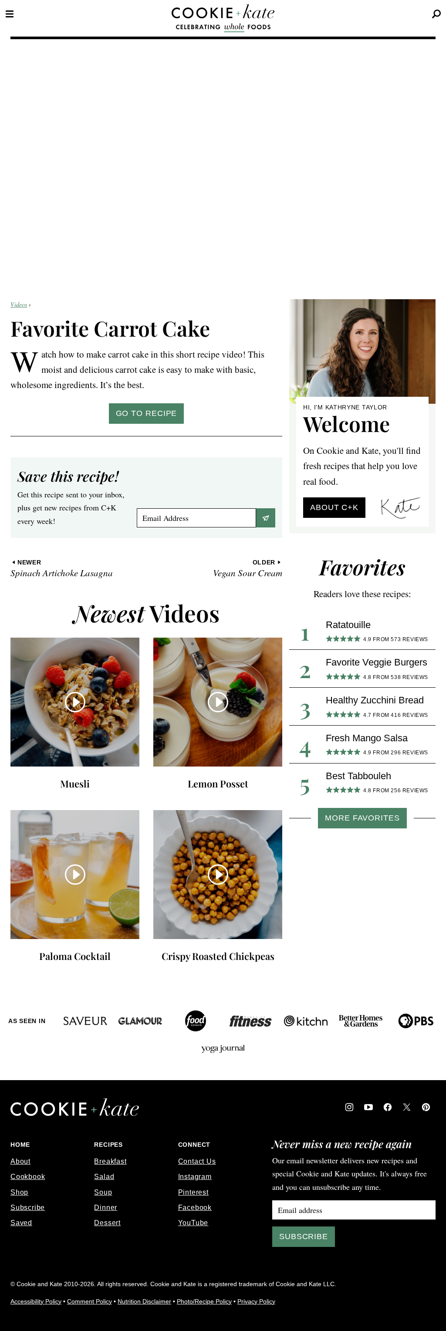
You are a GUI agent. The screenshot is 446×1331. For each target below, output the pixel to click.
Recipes (108, 1144)
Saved (21, 1222)
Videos (18, 304)
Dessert (107, 1222)
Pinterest (193, 1192)
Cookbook (27, 1176)
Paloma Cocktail (75, 956)
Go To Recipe (146, 413)
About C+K (334, 507)
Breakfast (110, 1161)
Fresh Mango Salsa (367, 738)
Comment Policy (89, 1301)
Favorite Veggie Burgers (376, 662)
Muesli (75, 783)
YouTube (193, 1222)
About (20, 1161)
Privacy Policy (256, 1301)
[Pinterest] (426, 1107)
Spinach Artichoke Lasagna (61, 568)
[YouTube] (368, 1107)
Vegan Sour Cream (247, 568)
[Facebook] (387, 1107)
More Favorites (362, 818)
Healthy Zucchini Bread (375, 700)
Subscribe (27, 1207)
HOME (20, 1144)
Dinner (105, 1207)
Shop (19, 1192)
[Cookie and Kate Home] (223, 11)
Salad (104, 1176)
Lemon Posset (218, 783)
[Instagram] (349, 1107)
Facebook (195, 1207)
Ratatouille (348, 624)
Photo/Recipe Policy (204, 1301)
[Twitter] (406, 1107)
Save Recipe (265, 517)
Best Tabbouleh (358, 775)
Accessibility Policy (35, 1301)
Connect (194, 1144)
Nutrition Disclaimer (144, 1301)
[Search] (436, 14)
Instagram (195, 1176)
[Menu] (9, 14)
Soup (103, 1192)
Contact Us (197, 1161)
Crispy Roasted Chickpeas (218, 956)
